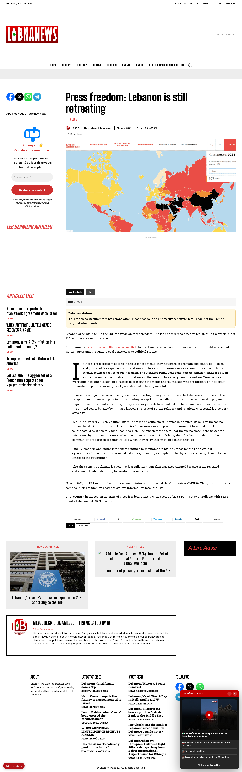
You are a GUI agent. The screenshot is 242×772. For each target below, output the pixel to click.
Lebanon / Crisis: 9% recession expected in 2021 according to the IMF (47, 600)
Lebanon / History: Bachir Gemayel (146, 685)
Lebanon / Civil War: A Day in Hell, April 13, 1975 (147, 698)
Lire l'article (75, 292)
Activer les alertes (14, 765)
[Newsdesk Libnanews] (68, 128)
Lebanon (83, 525)
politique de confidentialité (27, 203)
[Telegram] (179, 697)
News (9, 318)
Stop (90, 292)
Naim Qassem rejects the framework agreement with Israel (31, 311)
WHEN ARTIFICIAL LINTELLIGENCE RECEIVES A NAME (28, 327)
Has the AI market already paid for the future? (100, 745)
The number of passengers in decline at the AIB (135, 570)
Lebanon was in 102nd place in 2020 (111, 347)
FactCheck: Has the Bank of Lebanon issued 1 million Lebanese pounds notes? (147, 728)
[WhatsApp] (200, 687)
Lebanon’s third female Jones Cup (97, 685)
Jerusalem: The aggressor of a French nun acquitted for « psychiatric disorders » (29, 380)
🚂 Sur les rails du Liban (193, 751)
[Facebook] (34, 649)
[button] (190, 65)
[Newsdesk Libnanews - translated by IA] (21, 635)
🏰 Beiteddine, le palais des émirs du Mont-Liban (205, 757)
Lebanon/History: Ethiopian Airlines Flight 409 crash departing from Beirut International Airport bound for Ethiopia (147, 747)
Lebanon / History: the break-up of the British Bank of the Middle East (145, 712)
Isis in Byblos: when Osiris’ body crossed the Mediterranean (101, 716)
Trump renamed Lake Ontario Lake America (31, 361)
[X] (40, 649)
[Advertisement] (121, 30)
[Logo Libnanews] (32, 34)
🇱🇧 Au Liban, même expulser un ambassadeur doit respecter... (206, 743)
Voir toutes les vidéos (209, 765)
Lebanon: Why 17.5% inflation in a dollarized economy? (30, 344)
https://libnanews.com (44, 629)
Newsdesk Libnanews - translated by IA (71, 623)
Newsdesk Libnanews (97, 128)
